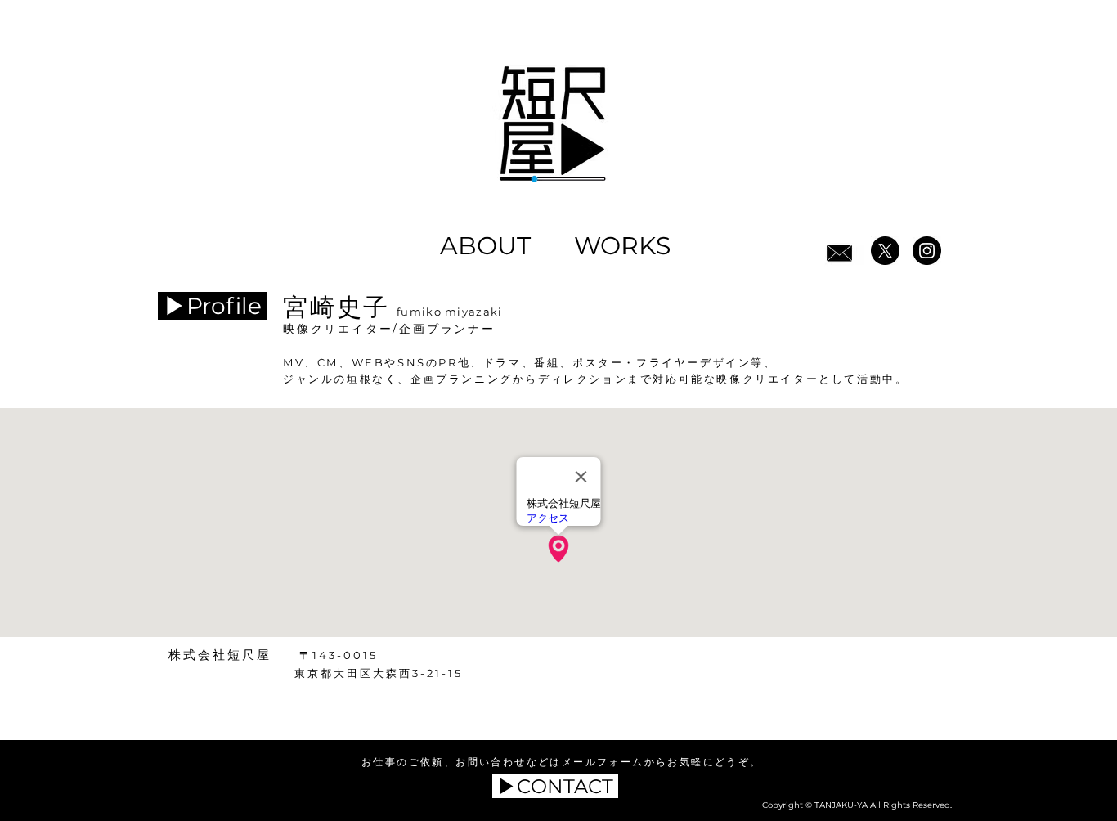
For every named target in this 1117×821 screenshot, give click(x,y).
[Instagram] (927, 250)
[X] (885, 250)
